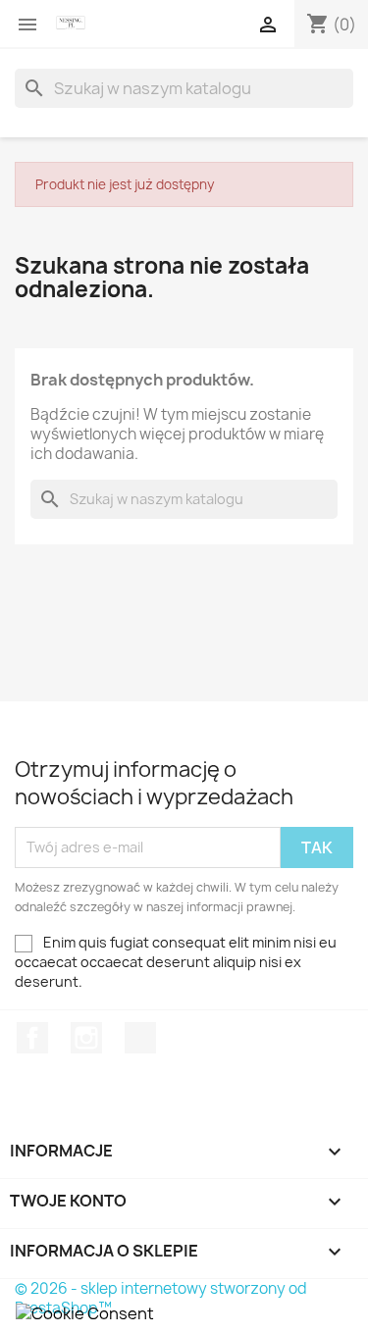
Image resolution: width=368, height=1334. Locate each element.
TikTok (140, 1037)
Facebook (32, 1037)
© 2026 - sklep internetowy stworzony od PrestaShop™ (161, 1298)
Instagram (86, 1037)
